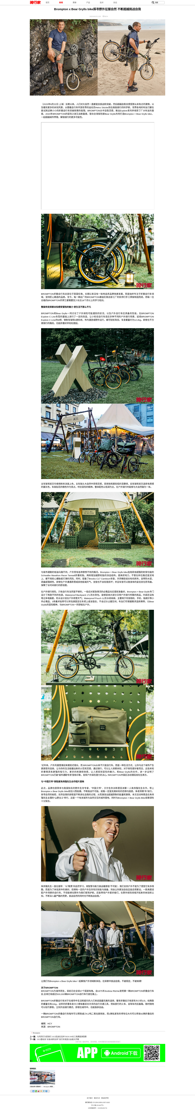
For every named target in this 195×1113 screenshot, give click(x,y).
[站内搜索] (153, 2)
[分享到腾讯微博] (44, 1091)
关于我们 (90, 1098)
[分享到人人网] (46, 1091)
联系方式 (97, 1098)
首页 (47, 3)
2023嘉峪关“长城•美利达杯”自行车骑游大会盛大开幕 (58, 1039)
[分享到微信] (36, 1091)
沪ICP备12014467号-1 (97, 1105)
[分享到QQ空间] (41, 1091)
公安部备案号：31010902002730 (97, 1108)
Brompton (36, 1033)
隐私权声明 (105, 1098)
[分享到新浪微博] (39, 1091)
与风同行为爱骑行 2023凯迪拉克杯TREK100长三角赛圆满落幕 (62, 1037)
